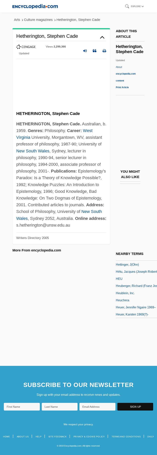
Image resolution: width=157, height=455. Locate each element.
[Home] (35, 6)
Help (39, 436)
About (126, 74)
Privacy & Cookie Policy (89, 436)
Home (6, 436)
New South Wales (32, 151)
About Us (23, 436)
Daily (150, 436)
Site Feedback (57, 436)
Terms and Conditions (126, 436)
